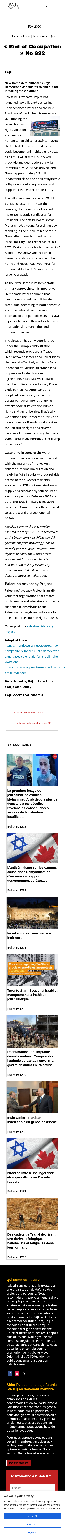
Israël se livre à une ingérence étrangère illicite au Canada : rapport (30, 1177)
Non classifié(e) (44, 36)
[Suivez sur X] (24, 1373)
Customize (32, 1524)
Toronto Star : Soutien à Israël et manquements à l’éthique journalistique (32, 995)
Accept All (32, 1516)
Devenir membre (18, 1462)
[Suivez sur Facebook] (10, 1373)
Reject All (32, 1532)
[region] (32, 1515)
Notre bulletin (20, 36)
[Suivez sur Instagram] (17, 1373)
